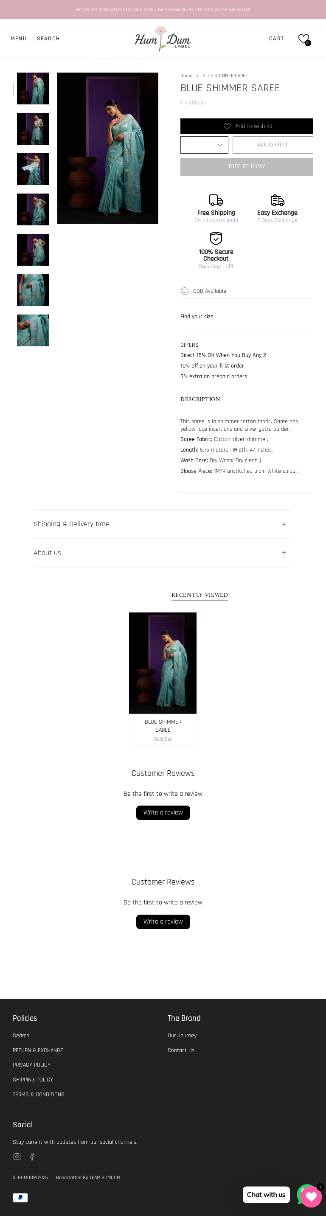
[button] (48, 39)
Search (21, 1035)
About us (47, 553)
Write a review (163, 812)
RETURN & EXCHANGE (38, 1050)
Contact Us (181, 1050)
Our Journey (182, 1035)
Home (186, 76)
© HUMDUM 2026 (30, 1177)
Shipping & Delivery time (72, 524)
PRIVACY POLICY (32, 1065)
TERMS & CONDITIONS (39, 1094)
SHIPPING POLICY (33, 1080)
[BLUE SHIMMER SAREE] (163, 663)
